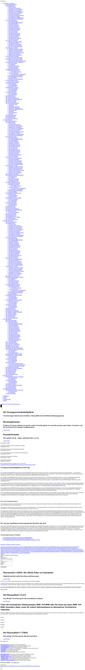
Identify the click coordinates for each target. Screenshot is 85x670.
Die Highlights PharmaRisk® (12, 82)
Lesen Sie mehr (6, 430)
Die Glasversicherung (13, 32)
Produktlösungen (28, 666)
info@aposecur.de (16, 404)
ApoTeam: (3, 651)
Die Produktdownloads (13, 68)
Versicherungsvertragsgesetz (14, 107)
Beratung (5, 397)
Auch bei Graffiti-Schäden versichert (16, 52)
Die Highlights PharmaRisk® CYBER (14, 354)
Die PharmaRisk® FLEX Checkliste (13, 197)
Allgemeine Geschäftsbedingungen (15, 109)
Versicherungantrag (12, 110)
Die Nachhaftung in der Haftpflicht (15, 11)
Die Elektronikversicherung (14, 33)
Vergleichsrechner (7, 399)
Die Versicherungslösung (11, 92)
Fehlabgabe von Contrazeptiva (14, 10)
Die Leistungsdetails (12, 63)
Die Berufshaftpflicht (12, 85)
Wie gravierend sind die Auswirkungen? (16, 364)
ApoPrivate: (3, 650)
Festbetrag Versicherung (8, 220)
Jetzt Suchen (3, 566)
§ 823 (48, 479)
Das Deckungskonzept (13, 88)
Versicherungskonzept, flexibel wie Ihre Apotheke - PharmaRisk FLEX (18, 538)
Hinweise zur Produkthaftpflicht (15, 41)
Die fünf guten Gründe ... (11, 97)
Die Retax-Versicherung (13, 25)
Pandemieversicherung (8, 375)
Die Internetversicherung (13, 37)
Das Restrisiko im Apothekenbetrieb (16, 17)
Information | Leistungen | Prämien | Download (10, 544)
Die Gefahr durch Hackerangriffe (15, 46)
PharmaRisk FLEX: (5, 655)
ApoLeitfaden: (4, 648)
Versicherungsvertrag (12, 104)
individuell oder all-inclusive (14, 53)
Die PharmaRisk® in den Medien (13, 217)
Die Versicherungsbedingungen (12, 103)
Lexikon (18, 666)
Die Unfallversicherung (13, 39)
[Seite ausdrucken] (1, 667)
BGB (54, 479)
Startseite (2, 666)
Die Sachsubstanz (12, 83)
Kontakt (5, 400)
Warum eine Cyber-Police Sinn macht (16, 366)
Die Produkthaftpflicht (13, 23)
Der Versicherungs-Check (11, 20)
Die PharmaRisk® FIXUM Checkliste (14, 299)
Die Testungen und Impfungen (14, 45)
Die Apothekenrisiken (10, 5)
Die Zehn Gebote (12, 7)
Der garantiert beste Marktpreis (12, 98)
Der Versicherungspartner (11, 115)
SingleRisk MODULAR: (6, 656)
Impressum (7, 666)
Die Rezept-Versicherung (13, 26)
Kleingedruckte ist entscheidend (15, 55)
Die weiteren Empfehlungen (12, 118)
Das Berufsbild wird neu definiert (15, 9)
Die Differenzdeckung (10, 95)
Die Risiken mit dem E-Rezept (12, 345)
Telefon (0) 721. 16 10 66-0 (6, 404)
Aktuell (12, 464)
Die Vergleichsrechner (10, 117)
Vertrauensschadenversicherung (9, 388)
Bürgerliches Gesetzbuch (13, 106)
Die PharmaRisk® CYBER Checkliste (14, 355)
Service (4, 398)
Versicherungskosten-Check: (7, 645)
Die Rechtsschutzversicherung (14, 38)
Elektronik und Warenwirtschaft (15, 51)
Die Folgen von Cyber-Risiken (14, 13)
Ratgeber (16, 464)
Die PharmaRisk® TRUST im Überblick (14, 390)
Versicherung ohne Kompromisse (15, 57)
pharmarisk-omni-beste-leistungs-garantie (17, 61)
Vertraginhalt (11, 111)
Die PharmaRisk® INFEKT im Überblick (14, 376)
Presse (19, 464)
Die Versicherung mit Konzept (12, 56)
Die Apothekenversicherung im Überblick (14, 62)
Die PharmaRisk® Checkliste (12, 87)
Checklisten (22, 666)
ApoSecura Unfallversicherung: (8, 660)
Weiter (2, 556)
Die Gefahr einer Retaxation (14, 8)
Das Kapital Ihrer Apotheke (14, 16)
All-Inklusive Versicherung (8, 3)
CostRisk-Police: (4, 659)
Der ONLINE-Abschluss (13, 81)
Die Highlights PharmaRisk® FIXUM (14, 295)
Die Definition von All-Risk (12, 47)
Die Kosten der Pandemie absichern (16, 15)
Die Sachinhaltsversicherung (14, 28)
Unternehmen (6, 395)
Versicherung (11, 105)
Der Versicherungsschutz (11, 101)
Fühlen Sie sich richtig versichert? (15, 59)
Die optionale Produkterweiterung (13, 69)
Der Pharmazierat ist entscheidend (15, 19)
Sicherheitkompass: (5, 647)
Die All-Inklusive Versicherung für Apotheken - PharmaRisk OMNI (17, 537)
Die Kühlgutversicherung (13, 27)
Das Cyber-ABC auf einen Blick (13, 344)
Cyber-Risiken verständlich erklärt (15, 363)
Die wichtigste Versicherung (12, 40)
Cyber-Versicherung (7, 319)
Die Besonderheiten (12, 77)
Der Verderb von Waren (16, 71)
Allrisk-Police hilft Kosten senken (15, 50)
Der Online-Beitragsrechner (11, 80)
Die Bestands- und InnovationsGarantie (14, 58)
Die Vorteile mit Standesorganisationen (14, 99)
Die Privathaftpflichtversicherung (15, 76)
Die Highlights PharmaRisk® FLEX (13, 193)
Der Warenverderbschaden (14, 14)
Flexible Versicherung (7, 119)
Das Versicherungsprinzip (11, 4)
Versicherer (10, 113)
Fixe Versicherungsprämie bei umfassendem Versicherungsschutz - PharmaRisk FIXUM (21, 539)
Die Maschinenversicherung (14, 34)
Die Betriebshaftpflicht (13, 21)
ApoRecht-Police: (4, 657)
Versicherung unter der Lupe (14, 274)
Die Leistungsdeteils (12, 391)
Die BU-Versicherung (13, 31)
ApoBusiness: (4, 649)
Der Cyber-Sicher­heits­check (12, 343)
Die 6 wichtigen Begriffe (11, 342)
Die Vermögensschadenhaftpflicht (15, 22)
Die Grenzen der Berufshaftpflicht (15, 79)
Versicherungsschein (12, 112)
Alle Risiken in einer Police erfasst (15, 49)
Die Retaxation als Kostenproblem (18, 74)
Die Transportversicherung (14, 35)
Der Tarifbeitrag (11, 64)
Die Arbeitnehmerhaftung (13, 43)
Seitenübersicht (12, 666)
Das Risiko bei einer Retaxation (15, 44)
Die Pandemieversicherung (14, 183)
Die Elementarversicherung (14, 29)
